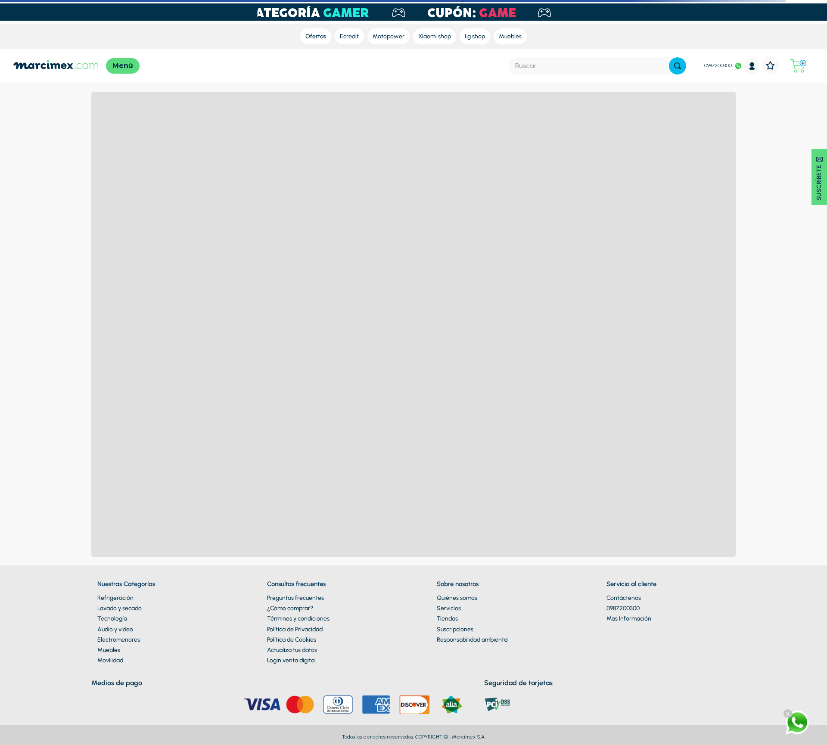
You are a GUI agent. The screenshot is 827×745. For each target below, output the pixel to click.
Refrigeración (115, 598)
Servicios (449, 608)
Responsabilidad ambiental (473, 639)
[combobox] (597, 65)
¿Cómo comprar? (290, 608)
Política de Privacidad (295, 629)
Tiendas (447, 618)
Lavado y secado (119, 608)
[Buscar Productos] (677, 65)
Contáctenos (623, 598)
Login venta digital (291, 660)
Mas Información (628, 618)
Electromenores (118, 639)
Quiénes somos (457, 598)
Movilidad (110, 660)
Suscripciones (455, 629)
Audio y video (115, 629)
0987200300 (718, 65)
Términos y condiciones (298, 618)
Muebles (108, 650)
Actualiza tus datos (292, 650)
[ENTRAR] (752, 65)
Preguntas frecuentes (295, 598)
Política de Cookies (291, 639)
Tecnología (112, 618)
